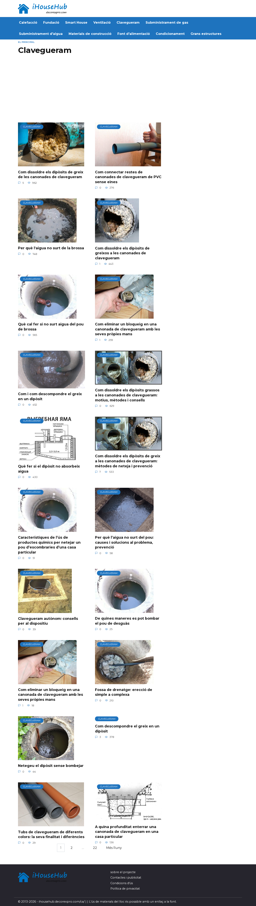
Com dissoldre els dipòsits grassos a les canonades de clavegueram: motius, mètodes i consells (127, 395)
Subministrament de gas (167, 22)
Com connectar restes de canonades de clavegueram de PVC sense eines (128, 177)
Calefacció (28, 22)
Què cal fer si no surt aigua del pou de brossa (51, 326)
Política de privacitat (125, 888)
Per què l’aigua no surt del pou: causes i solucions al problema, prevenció (124, 542)
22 (95, 848)
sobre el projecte (123, 872)
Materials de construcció (90, 34)
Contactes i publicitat (125, 877)
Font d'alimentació (133, 34)
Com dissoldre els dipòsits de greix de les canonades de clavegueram (50, 174)
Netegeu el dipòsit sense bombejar (51, 766)
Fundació (51, 22)
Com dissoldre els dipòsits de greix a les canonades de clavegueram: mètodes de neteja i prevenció (127, 461)
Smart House (76, 22)
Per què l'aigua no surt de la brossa (51, 248)
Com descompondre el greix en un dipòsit (127, 728)
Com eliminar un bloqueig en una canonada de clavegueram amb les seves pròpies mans (127, 329)
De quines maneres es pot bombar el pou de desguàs (127, 620)
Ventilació (102, 22)
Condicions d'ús (121, 883)
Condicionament (170, 34)
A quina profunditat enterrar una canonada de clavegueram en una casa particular (126, 831)
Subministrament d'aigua (41, 34)
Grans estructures (206, 34)
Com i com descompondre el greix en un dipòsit (50, 396)
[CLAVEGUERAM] (51, 164)
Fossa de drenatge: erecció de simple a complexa (123, 692)
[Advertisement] (91, 90)
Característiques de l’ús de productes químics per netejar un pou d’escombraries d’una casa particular (49, 544)
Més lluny (114, 848)
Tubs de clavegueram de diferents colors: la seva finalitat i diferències (51, 834)
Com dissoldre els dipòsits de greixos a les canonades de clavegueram (122, 253)
